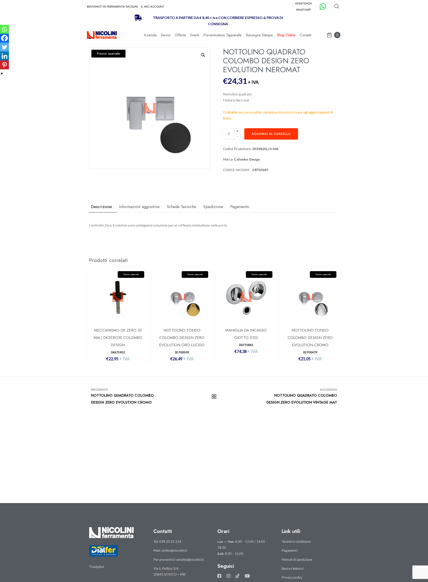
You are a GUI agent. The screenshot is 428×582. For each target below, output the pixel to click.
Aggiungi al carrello (271, 134)
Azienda (150, 35)
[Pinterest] (4, 64)
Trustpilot (96, 567)
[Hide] (2, 73)
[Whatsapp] (4, 29)
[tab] (103, 207)
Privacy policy (292, 577)
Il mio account (152, 6)
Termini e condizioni (296, 541)
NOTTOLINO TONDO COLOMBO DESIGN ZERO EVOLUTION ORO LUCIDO (182, 338)
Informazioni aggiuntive (139, 207)
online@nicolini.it (174, 550)
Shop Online (286, 35)
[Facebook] (4, 38)
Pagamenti (290, 550)
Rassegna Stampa (259, 35)
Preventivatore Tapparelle (222, 35)
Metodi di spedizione (297, 559)
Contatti (305, 35)
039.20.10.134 (170, 541)
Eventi (194, 35)
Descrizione (101, 207)
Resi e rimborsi (292, 568)
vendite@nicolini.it (190, 559)
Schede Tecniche (181, 207)
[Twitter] (4, 47)
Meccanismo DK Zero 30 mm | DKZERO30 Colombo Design (118, 338)
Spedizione (213, 207)
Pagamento (239, 207)
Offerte (180, 35)
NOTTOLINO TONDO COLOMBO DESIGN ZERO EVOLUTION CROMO (310, 338)
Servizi (166, 35)
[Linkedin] (4, 56)
